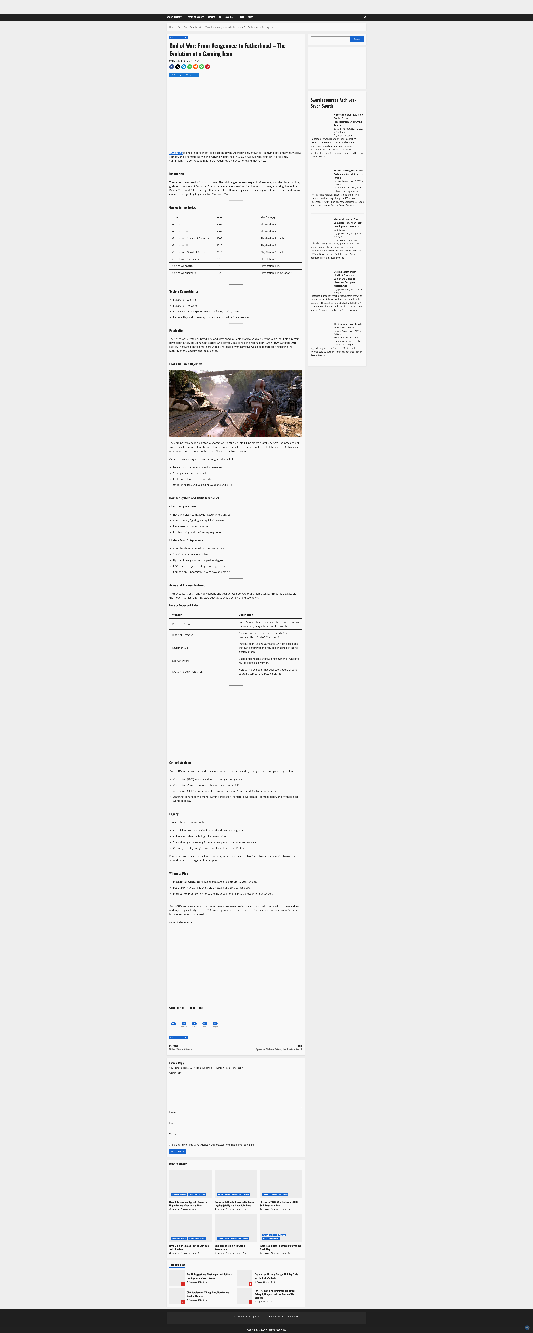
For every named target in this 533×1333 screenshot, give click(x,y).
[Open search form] (365, 17)
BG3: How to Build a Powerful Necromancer (230, 1247)
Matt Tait (177, 61)
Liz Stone (175, 1209)
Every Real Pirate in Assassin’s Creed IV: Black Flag (280, 1247)
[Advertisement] (331, 67)
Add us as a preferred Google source (184, 75)
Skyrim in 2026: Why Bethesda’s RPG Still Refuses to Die (279, 1203)
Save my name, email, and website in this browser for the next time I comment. (213, 1144)
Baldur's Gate (223, 1238)
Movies (211, 17)
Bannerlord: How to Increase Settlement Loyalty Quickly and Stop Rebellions (235, 1203)
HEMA (241, 17)
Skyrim (266, 1194)
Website (173, 1134)
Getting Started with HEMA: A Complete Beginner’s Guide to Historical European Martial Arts (345, 278)
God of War (176, 152)
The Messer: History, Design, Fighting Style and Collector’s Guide (244, 1278)
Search (357, 39)
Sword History (174, 17)
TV (220, 17)
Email (173, 1123)
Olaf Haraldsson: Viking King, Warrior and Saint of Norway (177, 1296)
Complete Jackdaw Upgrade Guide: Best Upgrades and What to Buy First (189, 1203)
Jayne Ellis (341, 181)
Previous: (180, 1047)
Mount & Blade (224, 1194)
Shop (250, 17)
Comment (175, 1072)
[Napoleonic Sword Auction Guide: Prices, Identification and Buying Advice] (321, 123)
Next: (279, 1047)
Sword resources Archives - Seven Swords (334, 103)
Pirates (282, 1235)
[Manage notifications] (527, 1327)
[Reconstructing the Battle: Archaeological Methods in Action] (321, 179)
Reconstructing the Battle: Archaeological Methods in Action (348, 174)
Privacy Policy (292, 1316)
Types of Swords (196, 17)
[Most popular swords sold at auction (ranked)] (321, 333)
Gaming (229, 17)
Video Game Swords (178, 38)
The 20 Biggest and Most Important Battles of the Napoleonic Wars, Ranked (177, 1278)
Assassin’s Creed (179, 1194)
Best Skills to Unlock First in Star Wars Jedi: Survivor (189, 1247)
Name (173, 1112)
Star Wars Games (179, 1238)
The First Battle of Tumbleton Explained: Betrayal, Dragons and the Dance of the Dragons (244, 1296)
